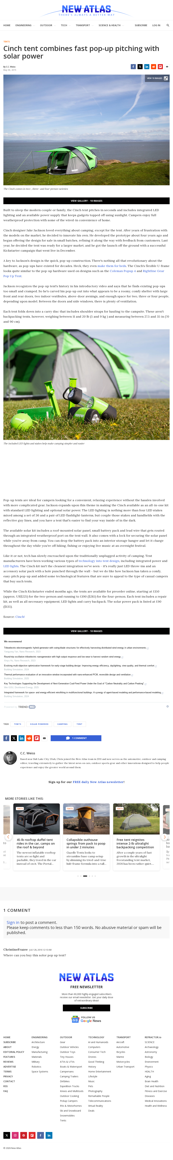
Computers (94, 1047)
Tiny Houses (66, 1056)
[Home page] (86, 10)
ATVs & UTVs (67, 1061)
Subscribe (86, 1007)
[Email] (167, 66)
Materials (37, 1056)
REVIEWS (8, 1061)
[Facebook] (133, 66)
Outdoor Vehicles (69, 1047)
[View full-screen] (166, 78)
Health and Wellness (156, 1105)
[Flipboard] (160, 66)
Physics (149, 1066)
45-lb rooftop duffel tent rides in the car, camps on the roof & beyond (25, 843)
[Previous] (8, 837)
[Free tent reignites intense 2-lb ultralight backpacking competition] (124, 818)
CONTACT (9, 1081)
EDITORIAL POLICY (13, 1052)
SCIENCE (149, 1042)
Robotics (36, 1066)
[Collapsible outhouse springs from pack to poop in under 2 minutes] (74, 818)
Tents (6, 42)
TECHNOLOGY (96, 1037)
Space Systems (40, 1071)
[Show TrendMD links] (167, 706)
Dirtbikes (65, 1081)
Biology (149, 1056)
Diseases (150, 1096)
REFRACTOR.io (153, 1037)
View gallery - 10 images (86, 200)
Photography (95, 1091)
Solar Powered (39, 724)
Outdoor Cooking (69, 1096)
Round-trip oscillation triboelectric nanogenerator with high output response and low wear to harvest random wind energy (62, 656)
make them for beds (111, 266)
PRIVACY (8, 1076)
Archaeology (151, 1047)
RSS (5, 1086)
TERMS (7, 1071)
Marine (120, 1056)
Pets (90, 1086)
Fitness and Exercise (156, 1091)
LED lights (11, 566)
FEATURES (9, 1056)
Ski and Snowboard (70, 1110)
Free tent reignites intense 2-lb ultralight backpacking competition (123, 843)
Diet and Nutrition (154, 1086)
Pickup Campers (69, 1100)
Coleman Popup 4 (123, 271)
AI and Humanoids (98, 1042)
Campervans (67, 1071)
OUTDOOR (46, 25)
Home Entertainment (99, 1071)
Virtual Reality (95, 1105)
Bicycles (120, 1052)
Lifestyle (92, 1076)
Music (91, 1081)
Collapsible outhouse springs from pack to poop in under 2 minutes (73, 843)
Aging (148, 1076)
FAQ (5, 1091)
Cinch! (20, 617)
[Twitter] (140, 66)
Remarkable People (98, 1096)
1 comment (79, 738)
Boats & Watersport (71, 1066)
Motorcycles (123, 1061)
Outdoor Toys (67, 1052)
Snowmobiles (67, 1115)
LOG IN (156, 25)
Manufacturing (39, 1052)
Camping (62, 724)
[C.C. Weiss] (10, 758)
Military (36, 1061)
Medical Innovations (156, 1100)
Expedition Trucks (69, 1086)
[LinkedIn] (146, 66)
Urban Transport (125, 1066)
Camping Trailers (69, 1076)
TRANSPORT (83, 25)
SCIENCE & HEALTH (109, 25)
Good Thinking (96, 1061)
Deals (91, 1110)
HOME (6, 25)
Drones (92, 1056)
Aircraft (120, 1042)
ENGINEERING (23, 25)
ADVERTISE (9, 1066)
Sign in (13, 922)
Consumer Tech (97, 1052)
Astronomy (151, 1052)
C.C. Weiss (27, 753)
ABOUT (7, 1047)
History (92, 1066)
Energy (35, 1047)
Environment (152, 1061)
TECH (64, 25)
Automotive (122, 1047)
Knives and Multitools (71, 1091)
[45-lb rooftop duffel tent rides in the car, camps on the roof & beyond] (25, 819)
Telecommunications (99, 1100)
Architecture (38, 1042)
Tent (79, 724)
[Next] (164, 837)
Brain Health (151, 1081)
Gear (62, 1042)
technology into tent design (99, 561)
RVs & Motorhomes (71, 1105)
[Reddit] (153, 66)
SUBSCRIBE (141, 25)
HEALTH (149, 1071)
